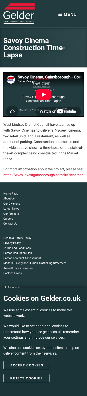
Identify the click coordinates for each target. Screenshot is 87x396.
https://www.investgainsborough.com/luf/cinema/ (43, 175)
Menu (69, 14)
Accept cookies (26, 365)
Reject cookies (26, 378)
